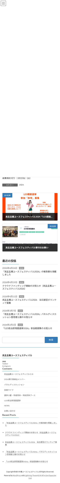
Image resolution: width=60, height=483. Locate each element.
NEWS (6, 405)
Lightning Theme (31, 475)
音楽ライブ (8, 390)
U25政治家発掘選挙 (12, 400)
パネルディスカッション (14, 384)
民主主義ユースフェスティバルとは (18, 374)
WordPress (17, 475)
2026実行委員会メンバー (14, 379)
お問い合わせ (9, 411)
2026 (21, 268)
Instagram (6, 366)
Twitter (5, 363)
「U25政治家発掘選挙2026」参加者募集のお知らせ (27, 328)
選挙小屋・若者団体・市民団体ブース (19, 395)
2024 (21, 185)
